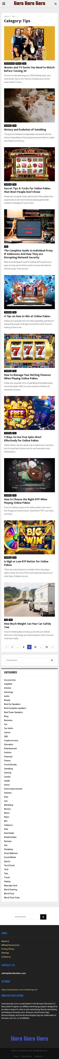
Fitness (7, 761)
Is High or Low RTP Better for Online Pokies (26, 563)
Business (8, 720)
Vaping (7, 881)
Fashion (7, 752)
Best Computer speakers (15, 708)
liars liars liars (29, 3)
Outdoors (8, 825)
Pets (6, 829)
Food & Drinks (10, 765)
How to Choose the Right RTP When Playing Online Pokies (25, 501)
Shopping (8, 849)
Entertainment (9, 63)
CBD (6, 736)
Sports (7, 861)
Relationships (10, 837)
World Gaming (10, 889)
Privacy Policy (7, 949)
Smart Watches (11, 853)
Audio (6, 696)
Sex (5, 845)
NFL (6, 821)
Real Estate (9, 833)
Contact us (6, 957)
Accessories (10, 680)
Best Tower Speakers (13, 712)
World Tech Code (11, 897)
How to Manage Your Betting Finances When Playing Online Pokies (27, 377)
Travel (7, 877)
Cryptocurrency (11, 740)
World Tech (9, 893)
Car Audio (8, 728)
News (6, 817)
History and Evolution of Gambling (25, 129)
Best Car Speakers (12, 704)
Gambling (8, 125)
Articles (7, 688)
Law (6, 801)
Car (6, 619)
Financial (8, 757)
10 (35, 647)
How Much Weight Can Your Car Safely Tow (27, 625)
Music (7, 813)
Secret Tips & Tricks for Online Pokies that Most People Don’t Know (27, 190)
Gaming (7, 773)
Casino (7, 732)
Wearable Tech (10, 885)
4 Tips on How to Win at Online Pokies (27, 316)
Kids (6, 797)
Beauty (7, 700)
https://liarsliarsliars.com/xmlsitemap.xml (19, 990)
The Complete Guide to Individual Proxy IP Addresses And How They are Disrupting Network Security (28, 254)
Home (7, 785)
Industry (8, 793)
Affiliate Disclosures (10, 945)
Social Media (10, 857)
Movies (18, 63)
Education (8, 744)
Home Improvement (13, 789)
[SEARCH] (52, 660)
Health (7, 781)
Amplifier (8, 684)
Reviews (8, 841)
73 (47, 647)
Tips (24, 63)
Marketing (8, 805)
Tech (6, 869)
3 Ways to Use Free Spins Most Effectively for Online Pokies (22, 439)
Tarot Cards (9, 865)
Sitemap (5, 953)
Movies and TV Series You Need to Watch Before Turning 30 (29, 69)
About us (5, 941)
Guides (7, 777)
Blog (6, 716)
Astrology (8, 692)
